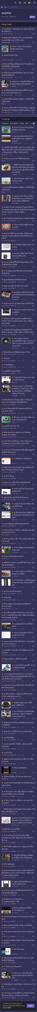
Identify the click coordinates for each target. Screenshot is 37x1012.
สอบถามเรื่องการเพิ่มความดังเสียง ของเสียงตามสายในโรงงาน (18, 531)
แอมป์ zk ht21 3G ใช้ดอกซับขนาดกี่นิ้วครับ (23, 505)
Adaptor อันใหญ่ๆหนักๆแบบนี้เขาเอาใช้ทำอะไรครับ (18, 760)
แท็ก (5, 7)
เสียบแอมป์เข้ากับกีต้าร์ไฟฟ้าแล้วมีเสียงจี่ (18, 925)
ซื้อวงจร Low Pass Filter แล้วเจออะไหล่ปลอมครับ (23, 418)
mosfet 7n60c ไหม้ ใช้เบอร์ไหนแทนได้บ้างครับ (23, 254)
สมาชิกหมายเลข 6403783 (9, 842)
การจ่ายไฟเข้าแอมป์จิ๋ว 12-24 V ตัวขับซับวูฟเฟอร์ (23, 666)
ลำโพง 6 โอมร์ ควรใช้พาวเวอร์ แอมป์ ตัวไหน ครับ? (17, 801)
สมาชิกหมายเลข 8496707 (9, 404)
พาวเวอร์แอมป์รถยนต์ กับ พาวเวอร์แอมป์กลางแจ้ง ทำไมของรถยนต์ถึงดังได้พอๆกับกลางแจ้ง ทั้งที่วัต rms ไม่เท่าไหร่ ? (18, 676)
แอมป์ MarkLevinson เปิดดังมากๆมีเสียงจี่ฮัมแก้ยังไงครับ (18, 100)
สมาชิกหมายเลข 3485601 (9, 326)
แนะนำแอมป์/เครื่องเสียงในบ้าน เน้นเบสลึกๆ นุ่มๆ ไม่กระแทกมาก (18, 642)
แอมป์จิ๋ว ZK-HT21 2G (11, 426)
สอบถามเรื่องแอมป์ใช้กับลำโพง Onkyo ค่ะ (22, 909)
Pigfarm (4, 214)
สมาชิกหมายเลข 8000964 (9, 240)
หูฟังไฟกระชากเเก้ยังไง (12, 829)
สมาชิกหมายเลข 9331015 (9, 220)
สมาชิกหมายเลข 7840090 (9, 805)
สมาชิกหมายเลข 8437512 (9, 543)
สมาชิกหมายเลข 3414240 (9, 354)
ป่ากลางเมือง (15, 258)
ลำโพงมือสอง (9, 365)
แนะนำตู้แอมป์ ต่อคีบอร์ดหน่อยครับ (16, 524)
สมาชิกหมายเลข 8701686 (16, 348)
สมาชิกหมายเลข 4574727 (9, 877)
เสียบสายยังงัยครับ (20, 768)
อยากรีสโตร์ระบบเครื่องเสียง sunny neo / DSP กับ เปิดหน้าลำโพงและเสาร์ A (23, 713)
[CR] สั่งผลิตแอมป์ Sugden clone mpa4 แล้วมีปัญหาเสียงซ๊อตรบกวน (18, 810)
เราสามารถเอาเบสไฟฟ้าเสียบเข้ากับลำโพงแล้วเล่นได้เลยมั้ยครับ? (18, 891)
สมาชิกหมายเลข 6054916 (9, 282)
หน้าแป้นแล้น (15, 825)
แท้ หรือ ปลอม (19, 949)
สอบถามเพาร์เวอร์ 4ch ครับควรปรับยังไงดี (19, 303)
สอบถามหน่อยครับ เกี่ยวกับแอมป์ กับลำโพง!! (22, 634)
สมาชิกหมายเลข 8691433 (9, 367)
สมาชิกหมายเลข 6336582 (9, 764)
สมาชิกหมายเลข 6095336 (16, 886)
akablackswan (6, 42)
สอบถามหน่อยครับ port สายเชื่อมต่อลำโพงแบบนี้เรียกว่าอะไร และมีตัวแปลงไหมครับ (23, 820)
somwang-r (15, 954)
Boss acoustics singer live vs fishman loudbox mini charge (16, 433)
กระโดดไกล (15, 707)
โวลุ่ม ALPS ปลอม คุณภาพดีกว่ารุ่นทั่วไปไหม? (23, 378)
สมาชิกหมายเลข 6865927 (16, 508)
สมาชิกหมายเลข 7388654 (9, 997)
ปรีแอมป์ (7, 358)
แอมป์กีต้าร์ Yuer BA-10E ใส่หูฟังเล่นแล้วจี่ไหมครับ (17, 651)
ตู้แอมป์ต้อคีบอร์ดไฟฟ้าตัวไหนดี (15, 280)
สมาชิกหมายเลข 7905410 (9, 749)
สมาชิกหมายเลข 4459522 (8, 60)
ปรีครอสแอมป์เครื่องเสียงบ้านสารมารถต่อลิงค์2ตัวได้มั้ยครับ (18, 74)
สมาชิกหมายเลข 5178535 (9, 600)
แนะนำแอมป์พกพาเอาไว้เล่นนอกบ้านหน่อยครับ (18, 918)
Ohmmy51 (5, 154)
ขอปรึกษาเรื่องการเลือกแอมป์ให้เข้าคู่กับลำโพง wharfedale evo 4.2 (17, 695)
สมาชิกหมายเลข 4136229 (16, 576)
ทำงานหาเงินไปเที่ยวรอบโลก (16, 860)
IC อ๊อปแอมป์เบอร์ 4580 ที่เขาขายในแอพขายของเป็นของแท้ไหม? (23, 515)
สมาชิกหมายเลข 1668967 (9, 814)
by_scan (4, 969)
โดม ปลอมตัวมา (6, 535)
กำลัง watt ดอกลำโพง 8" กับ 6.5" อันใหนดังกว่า (18, 933)
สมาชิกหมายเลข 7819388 (9, 334)
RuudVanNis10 (6, 608)
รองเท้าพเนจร (5, 558)
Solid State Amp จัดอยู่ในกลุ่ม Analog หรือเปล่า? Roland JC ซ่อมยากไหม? (18, 468)
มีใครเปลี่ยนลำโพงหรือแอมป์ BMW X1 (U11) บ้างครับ (16, 605)
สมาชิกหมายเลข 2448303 (9, 989)
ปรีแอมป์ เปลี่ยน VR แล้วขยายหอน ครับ (17, 776)
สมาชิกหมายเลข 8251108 (9, 428)
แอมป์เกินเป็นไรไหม (11, 55)
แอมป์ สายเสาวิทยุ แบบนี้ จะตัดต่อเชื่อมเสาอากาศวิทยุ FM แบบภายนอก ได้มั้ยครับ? (23, 198)
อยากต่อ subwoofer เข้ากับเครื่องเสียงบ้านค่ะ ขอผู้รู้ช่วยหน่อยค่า (22, 138)
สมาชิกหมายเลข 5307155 (9, 733)
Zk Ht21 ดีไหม (9, 476)
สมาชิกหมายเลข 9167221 (9, 267)
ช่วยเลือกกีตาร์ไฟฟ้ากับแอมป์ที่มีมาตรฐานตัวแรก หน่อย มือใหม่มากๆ (18, 91)
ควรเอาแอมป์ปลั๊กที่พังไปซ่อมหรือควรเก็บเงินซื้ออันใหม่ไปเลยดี (17, 263)
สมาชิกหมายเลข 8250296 (9, 593)
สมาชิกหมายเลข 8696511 (9, 361)
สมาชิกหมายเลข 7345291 (9, 288)
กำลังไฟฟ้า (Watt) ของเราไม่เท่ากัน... (23, 246)
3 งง (3, 787)
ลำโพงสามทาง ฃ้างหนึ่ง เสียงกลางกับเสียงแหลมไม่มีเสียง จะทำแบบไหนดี (18, 793)
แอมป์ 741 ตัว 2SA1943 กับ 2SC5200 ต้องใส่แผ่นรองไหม (18, 784)
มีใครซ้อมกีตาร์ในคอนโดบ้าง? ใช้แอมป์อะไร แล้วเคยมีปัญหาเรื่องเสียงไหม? (17, 401)
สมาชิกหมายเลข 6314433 (16, 670)
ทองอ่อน (14, 587)
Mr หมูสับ (14, 628)
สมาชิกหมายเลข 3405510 (9, 866)
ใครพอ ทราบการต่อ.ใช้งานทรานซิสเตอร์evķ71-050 (12, 900)
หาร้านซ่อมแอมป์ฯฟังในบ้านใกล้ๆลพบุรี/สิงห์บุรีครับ (17, 272)
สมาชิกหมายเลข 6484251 (9, 921)
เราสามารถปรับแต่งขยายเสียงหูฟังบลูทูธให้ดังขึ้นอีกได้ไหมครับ (18, 451)
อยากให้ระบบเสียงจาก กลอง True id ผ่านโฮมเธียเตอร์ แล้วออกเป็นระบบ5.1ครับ (17, 442)
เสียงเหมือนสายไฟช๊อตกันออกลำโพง (17, 352)
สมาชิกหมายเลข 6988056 (9, 851)
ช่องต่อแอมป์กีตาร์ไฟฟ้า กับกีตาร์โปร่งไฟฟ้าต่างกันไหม (18, 941)
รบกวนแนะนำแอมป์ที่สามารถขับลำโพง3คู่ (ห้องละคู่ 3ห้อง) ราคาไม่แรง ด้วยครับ (18, 994)
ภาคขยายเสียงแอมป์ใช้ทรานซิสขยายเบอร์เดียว (23, 572)
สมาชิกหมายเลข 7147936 (8, 112)
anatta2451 (15, 299)
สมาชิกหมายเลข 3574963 (8, 69)
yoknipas (14, 174)
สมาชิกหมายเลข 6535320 (9, 690)
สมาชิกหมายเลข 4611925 (8, 95)
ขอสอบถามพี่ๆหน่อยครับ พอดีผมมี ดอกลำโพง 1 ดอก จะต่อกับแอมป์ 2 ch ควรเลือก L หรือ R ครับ (18, 321)
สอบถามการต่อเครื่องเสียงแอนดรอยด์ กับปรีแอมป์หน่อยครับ (22, 83)
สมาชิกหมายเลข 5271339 (16, 718)
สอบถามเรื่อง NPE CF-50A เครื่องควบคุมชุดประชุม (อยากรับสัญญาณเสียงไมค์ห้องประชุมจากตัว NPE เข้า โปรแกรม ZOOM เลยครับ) (18, 110)
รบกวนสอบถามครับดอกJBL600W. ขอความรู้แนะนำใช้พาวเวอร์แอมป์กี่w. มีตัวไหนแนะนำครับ (23, 342)
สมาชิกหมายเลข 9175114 (17, 143)
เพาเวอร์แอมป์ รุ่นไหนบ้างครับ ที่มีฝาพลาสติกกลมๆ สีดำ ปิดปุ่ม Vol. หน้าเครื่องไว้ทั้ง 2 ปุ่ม (17, 837)
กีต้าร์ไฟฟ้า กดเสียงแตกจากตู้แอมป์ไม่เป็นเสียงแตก (17, 848)
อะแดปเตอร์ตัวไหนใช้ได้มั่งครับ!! (22, 625)
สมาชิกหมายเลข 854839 (8, 796)
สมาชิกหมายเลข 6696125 (9, 755)
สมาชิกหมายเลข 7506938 (7, 77)
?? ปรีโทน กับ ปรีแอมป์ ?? (13, 967)
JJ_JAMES (13, 86)
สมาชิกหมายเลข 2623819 (9, 698)
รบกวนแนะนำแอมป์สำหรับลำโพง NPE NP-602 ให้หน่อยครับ (18, 686)
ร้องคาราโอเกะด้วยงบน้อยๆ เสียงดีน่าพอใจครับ (21, 47)
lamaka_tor (5, 779)
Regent (4, 104)
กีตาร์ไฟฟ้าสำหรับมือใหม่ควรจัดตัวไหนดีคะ (19, 218)
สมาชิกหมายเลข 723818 (16, 493)
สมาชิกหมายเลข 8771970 (9, 306)
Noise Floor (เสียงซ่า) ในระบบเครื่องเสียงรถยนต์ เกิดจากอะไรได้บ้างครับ (17, 39)
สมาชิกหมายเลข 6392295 (9, 831)
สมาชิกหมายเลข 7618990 (9, 895)
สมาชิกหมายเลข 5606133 (9, 413)
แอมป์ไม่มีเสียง (9, 738)
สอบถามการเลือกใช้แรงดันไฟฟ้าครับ (17, 482)
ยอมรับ (30, 1006)
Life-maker (15, 203)
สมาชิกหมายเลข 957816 (8, 446)
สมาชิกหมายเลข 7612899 (9, 904)
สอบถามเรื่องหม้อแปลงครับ (13, 556)
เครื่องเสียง (7, 598)
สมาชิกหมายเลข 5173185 (9, 655)
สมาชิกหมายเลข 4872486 (9, 500)
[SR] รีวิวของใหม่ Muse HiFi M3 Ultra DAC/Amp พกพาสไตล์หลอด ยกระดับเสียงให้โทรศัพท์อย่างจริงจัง (23, 168)
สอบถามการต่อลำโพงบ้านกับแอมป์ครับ (23, 311)
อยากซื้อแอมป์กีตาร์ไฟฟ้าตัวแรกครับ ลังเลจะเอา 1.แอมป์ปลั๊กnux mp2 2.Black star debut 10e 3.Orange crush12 (18, 615)
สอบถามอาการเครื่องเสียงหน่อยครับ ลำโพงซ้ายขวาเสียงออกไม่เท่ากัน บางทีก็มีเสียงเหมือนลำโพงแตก (23, 389)
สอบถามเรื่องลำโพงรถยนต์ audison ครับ (22, 490)
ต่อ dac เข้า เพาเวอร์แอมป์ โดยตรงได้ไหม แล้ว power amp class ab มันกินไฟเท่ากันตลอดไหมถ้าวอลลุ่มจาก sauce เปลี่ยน (18, 209)
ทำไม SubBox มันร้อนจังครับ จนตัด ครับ (23, 549)
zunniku (14, 772)
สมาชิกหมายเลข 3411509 (16, 912)
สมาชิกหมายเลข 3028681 (9, 936)
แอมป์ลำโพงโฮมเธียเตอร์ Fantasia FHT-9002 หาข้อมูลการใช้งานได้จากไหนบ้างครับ (18, 331)
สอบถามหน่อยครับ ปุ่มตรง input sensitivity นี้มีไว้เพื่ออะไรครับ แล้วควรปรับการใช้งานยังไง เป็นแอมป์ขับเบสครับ (18, 872)
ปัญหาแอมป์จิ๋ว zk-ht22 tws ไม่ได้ (16, 286)
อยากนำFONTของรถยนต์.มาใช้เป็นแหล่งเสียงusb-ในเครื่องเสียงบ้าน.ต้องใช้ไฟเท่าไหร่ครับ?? (17, 235)
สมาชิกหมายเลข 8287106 (9, 620)
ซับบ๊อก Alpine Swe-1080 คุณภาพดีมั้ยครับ (22, 704)
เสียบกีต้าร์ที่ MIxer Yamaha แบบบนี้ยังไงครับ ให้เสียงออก (22, 856)
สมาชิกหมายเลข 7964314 (9, 567)
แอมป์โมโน (8, 753)
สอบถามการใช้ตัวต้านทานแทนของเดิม (18, 731)
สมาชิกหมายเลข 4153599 (8, 34)
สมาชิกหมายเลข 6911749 (9, 437)
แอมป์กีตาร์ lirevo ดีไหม (12, 371)
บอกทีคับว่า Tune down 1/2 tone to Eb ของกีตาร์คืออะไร (18, 30)
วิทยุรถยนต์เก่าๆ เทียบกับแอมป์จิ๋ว (15, 659)
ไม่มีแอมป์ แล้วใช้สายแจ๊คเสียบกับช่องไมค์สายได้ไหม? (18, 724)
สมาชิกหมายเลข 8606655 (9, 484)
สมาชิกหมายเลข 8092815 (9, 373)
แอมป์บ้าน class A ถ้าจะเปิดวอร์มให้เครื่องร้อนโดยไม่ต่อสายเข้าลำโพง (23, 294)
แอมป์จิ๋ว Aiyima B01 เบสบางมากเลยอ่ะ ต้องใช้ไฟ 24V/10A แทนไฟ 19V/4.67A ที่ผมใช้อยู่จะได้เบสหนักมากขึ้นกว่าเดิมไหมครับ (18, 149)
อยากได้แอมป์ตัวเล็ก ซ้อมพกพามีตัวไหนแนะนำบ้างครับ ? (17, 410)
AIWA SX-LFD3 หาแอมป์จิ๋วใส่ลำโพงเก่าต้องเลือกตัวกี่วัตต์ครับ (18, 564)
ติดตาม (32, 17)
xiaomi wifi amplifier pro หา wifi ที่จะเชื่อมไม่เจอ (22, 883)
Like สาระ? (13, 51)
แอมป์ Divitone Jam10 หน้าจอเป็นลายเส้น (23, 180)
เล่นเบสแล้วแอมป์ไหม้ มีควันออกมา (16, 497)
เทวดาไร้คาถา (16, 183)
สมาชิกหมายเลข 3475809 (9, 646)
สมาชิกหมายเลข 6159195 (9, 681)
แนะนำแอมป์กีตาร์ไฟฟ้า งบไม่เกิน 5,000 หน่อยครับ (17, 745)
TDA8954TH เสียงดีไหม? (23, 459)
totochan (14, 396)
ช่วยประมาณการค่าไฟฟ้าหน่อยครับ (16, 158)
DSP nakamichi (9, 864)
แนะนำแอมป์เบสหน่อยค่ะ (13, 591)
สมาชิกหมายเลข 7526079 (9, 740)
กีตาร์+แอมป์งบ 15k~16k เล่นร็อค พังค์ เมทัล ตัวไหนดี (18, 540)
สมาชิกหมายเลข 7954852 (9, 727)
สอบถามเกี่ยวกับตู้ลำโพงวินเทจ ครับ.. (23, 226)
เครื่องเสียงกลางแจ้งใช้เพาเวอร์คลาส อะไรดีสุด (18, 985)
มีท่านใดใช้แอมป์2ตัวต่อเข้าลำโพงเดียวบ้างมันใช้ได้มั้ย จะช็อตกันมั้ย (18, 65)
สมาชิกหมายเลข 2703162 (9, 454)
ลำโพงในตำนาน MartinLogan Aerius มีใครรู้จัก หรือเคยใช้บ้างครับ (23, 582)
